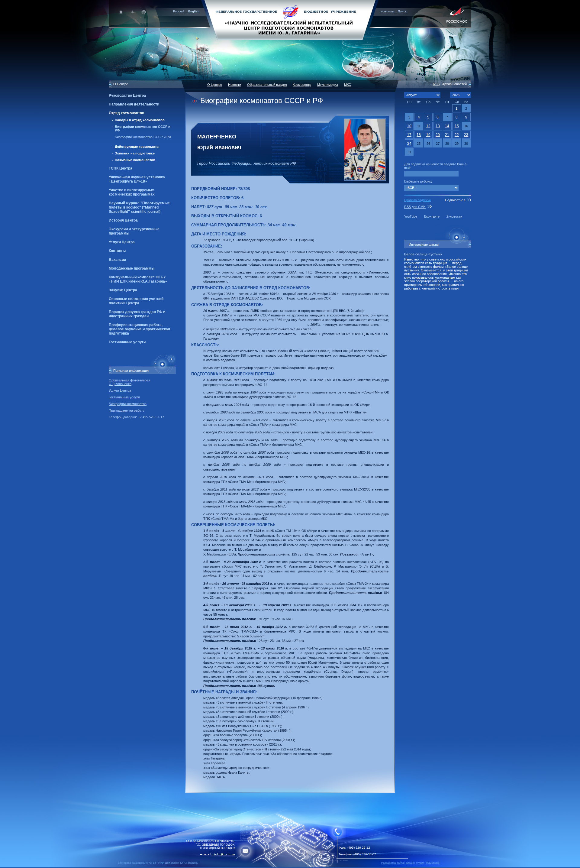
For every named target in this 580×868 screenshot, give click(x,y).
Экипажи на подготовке (135, 153)
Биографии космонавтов (128, 404)
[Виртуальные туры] (290, 866)
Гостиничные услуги (127, 342)
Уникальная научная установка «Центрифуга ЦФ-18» (137, 179)
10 (409, 126)
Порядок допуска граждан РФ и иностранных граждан (137, 314)
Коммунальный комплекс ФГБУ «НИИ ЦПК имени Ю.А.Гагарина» (138, 279)
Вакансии (117, 259)
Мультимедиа (327, 84)
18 (419, 135)
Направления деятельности (134, 104)
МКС (347, 84)
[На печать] (144, 12)
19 (428, 135)
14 (447, 126)
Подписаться (455, 200)
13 (438, 126)
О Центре (214, 84)
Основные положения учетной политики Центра (136, 301)
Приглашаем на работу (126, 410)
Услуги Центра (122, 242)
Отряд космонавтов (126, 113)
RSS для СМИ (415, 207)
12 (428, 126)
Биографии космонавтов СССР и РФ (143, 137)
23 (466, 135)
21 (447, 135)
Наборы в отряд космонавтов (140, 120)
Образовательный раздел (267, 84)
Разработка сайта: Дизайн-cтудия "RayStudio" (410, 862)
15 (457, 126)
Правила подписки (417, 200)
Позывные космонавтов (135, 160)
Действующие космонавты (137, 146)
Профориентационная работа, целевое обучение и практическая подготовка (139, 329)
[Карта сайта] (132, 12)
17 (409, 135)
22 (457, 135)
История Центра (123, 220)
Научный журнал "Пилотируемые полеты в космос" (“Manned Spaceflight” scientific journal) (139, 207)
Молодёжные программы (131, 268)
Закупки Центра (123, 290)
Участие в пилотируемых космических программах (132, 192)
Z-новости (454, 216)
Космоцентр (302, 84)
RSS (436, 84)
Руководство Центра (127, 95)
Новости (234, 84)
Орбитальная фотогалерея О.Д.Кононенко (129, 382)
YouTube (410, 216)
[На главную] (290, 20)
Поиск (402, 11)
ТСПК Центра (120, 168)
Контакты (387, 11)
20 (438, 135)
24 (409, 143)
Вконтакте (432, 216)
